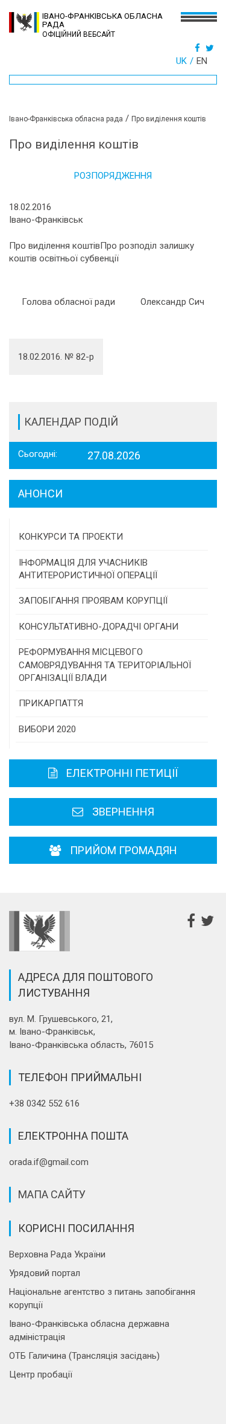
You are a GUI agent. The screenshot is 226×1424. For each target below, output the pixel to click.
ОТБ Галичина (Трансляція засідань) (84, 1355)
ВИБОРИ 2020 (47, 729)
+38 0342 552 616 (44, 1103)
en (201, 61)
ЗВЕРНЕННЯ (123, 811)
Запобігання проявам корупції (93, 600)
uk (181, 61)
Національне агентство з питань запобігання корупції (102, 1298)
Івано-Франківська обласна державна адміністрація (89, 1330)
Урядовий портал (44, 1273)
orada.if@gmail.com (49, 1162)
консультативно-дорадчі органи (98, 626)
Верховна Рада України (57, 1254)
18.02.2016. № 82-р (56, 356)
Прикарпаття (51, 703)
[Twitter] (211, 48)
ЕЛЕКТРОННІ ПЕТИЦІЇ (122, 773)
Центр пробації (40, 1374)
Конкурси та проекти (71, 536)
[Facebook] (199, 48)
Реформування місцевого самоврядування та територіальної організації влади (105, 665)
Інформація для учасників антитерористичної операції (88, 569)
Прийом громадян (123, 850)
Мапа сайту (52, 1194)
